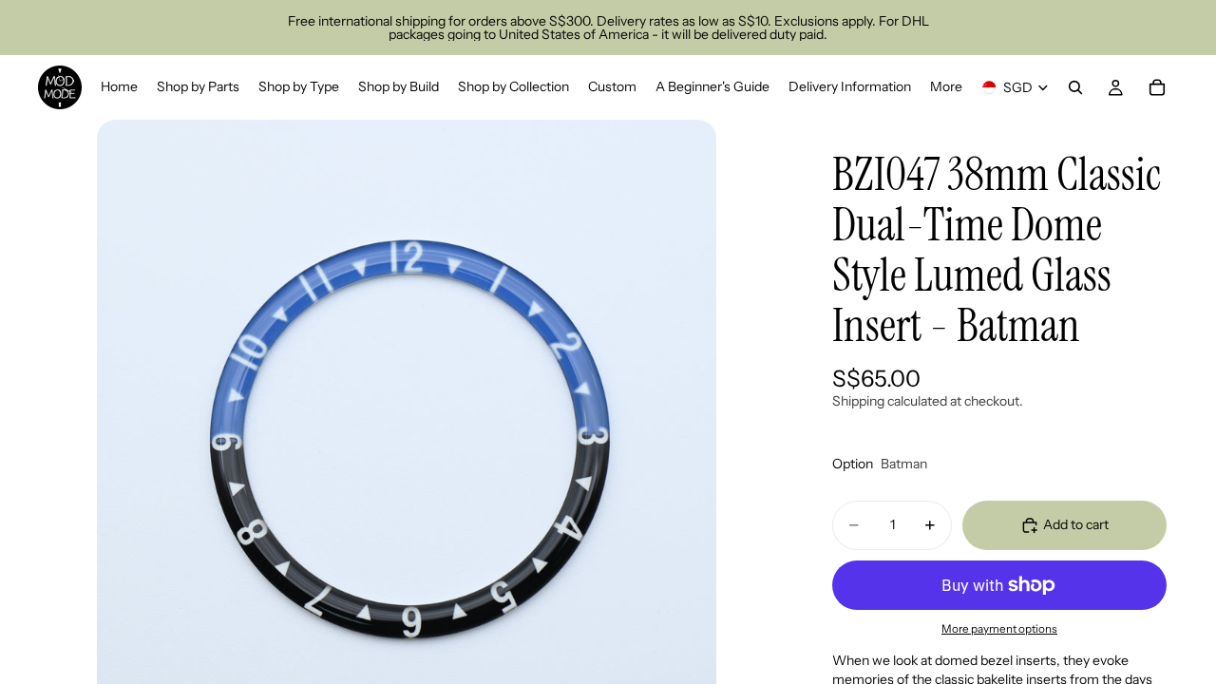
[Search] (1075, 87)
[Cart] (1157, 87)
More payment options (999, 629)
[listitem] (946, 87)
